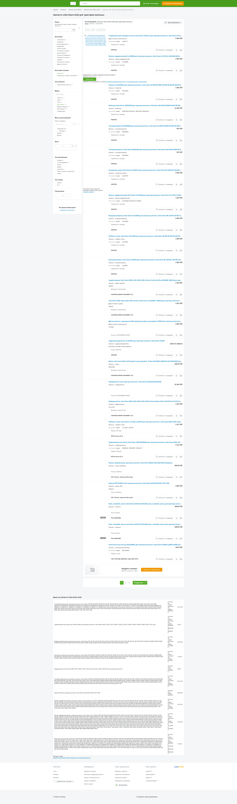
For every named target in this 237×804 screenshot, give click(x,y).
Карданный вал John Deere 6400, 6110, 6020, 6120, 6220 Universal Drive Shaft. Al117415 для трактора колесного (88, 669)
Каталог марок (88, 784)
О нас (55, 771)
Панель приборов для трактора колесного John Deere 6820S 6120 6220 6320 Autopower (140, 463)
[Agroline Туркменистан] (60, 3)
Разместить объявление (152, 569)
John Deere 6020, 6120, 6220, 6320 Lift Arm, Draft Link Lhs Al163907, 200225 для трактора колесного (144, 301)
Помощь (55, 774)
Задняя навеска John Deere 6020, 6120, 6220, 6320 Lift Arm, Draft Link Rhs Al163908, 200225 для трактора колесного (150, 280)
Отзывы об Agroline (90, 780)
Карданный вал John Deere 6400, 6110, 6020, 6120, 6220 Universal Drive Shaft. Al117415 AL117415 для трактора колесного (152, 401)
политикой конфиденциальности (115, 81)
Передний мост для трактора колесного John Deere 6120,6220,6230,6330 (135, 382)
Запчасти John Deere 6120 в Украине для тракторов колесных (72, 758)
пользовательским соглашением (137, 81)
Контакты (56, 777)
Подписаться (90, 79)
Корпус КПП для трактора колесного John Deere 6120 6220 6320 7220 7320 (77, 693)
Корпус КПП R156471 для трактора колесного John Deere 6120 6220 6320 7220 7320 (139, 483)
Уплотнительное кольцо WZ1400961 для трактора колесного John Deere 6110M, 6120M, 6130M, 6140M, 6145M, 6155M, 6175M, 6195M (156, 544)
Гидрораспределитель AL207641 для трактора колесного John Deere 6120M (136, 341)
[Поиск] (81, 3)
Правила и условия (90, 771)
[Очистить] (79, 28)
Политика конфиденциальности (93, 774)
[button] (176, 50)
